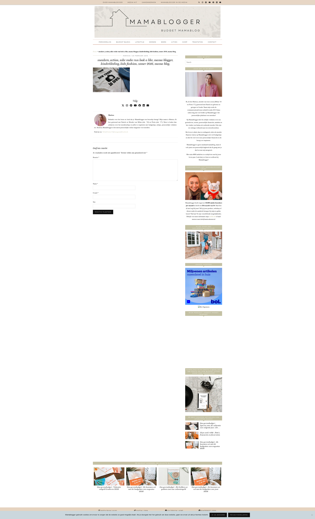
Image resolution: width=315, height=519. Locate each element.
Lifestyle (139, 42)
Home (95, 51)
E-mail (96, 193)
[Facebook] (213, 2)
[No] (312, 515)
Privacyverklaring (239, 515)
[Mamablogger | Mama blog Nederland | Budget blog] (157, 22)
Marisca (126, 56)
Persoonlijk (105, 42)
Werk (163, 42)
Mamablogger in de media (174, 2)
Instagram (117, 132)
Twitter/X (110, 132)
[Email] (220, 2)
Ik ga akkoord (218, 515)
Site (94, 202)
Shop (184, 42)
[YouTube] (210, 2)
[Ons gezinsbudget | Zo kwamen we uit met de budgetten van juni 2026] (206, 476)
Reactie (96, 157)
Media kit (132, 2)
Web (103, 132)
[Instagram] (202, 2)
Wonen (152, 42)
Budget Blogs (123, 42)
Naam (95, 184)
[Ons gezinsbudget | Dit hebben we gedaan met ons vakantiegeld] (173, 476)
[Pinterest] (206, 2)
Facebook (125, 132)
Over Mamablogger (113, 2)
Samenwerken (149, 2)
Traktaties (197, 42)
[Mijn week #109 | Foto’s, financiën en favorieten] (191, 435)
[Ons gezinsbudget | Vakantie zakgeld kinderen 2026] (109, 476)
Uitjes (174, 42)
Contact (212, 42)
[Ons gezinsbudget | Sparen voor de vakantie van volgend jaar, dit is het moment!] (191, 426)
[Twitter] (199, 2)
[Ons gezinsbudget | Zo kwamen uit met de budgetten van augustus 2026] (191, 445)
